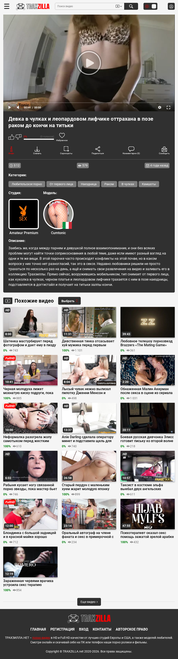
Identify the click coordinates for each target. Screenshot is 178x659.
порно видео (41, 637)
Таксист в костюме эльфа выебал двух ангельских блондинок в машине (141, 487)
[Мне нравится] (11, 138)
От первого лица (61, 184)
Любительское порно (27, 184)
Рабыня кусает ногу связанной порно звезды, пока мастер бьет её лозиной (30, 487)
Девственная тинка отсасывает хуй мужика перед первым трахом (88, 343)
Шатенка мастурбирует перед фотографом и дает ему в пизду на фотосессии (29, 343)
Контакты (102, 629)
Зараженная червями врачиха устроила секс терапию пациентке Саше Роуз (28, 583)
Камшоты (149, 184)
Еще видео (88, 602)
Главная (38, 629)
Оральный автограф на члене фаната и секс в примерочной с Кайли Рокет (88, 535)
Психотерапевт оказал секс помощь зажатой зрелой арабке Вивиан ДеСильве (147, 535)
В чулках (128, 184)
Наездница (89, 184)
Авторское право (132, 629)
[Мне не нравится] (18, 138)
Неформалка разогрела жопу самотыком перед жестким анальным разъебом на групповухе (27, 439)
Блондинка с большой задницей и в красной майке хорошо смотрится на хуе (29, 535)
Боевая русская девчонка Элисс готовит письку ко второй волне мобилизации (147, 439)
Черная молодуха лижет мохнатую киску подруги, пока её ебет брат (28, 391)
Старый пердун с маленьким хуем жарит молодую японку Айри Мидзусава (85, 487)
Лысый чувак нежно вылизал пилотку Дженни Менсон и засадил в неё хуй (86, 391)
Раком (109, 184)
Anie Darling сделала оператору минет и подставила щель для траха (88, 439)
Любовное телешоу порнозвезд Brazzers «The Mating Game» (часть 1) (146, 343)
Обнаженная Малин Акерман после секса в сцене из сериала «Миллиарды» (146, 391)
